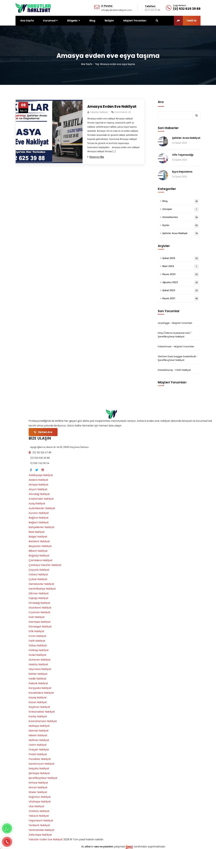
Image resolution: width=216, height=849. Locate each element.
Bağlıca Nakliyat (39, 518)
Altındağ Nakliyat (39, 494)
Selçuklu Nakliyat (39, 768)
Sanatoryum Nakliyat (42, 764)
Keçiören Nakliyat (39, 707)
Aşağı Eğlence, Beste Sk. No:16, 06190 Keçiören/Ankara (59, 447)
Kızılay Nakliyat (38, 716)
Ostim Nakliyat (38, 745)
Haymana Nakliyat (40, 669)
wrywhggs (164, 323)
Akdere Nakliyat (38, 480)
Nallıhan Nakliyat (39, 740)
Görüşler (179, 209)
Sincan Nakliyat (38, 787)
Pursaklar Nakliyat (40, 759)
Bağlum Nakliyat (39, 522)
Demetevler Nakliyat (41, 584)
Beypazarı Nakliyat (40, 546)
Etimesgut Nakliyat (40, 626)
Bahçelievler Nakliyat (41, 527)
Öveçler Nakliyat (39, 749)
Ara (161, 102)
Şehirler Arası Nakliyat (186, 138)
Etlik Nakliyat (36, 631)
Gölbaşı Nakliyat (39, 650)
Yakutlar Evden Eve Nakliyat (46, 839)
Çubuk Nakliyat (38, 579)
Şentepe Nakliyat (39, 773)
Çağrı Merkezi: (179, 5)
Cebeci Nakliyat (38, 574)
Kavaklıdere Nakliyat (41, 693)
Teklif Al (191, 20)
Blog (180, 201)
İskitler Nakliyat (38, 674)
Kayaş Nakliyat (38, 697)
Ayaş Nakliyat (37, 503)
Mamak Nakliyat (39, 730)
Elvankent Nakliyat (40, 607)
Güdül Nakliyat (37, 655)
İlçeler (180, 225)
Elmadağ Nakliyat (39, 603)
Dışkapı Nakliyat (38, 598)
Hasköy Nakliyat (38, 664)
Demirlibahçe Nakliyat (42, 588)
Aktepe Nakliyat (38, 484)
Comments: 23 (122, 112)
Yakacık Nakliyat (39, 816)
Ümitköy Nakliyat (39, 811)
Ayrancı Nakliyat (39, 513)
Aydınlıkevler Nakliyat (42, 508)
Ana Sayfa (86, 64)
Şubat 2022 (180, 290)
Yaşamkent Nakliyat (41, 820)
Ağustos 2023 (180, 282)
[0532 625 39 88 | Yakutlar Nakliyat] (33, 7)
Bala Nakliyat (37, 532)
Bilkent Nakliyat (38, 551)
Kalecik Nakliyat (38, 683)
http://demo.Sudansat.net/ (174, 333)
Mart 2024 (179, 266)
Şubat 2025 (180, 258)
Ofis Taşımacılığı (182, 155)
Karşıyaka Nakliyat (40, 688)
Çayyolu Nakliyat (39, 570)
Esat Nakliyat (37, 617)
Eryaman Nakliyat (39, 612)
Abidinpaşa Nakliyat (41, 475)
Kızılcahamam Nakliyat (43, 721)
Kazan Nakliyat (38, 702)
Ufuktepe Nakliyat (40, 801)
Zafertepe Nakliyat (40, 835)
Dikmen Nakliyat (39, 593)
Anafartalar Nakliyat (41, 499)
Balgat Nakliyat (38, 536)
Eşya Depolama (182, 171)
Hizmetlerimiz (180, 217)
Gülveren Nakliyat (40, 659)
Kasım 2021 (180, 298)
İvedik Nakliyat (37, 678)
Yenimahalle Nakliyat (41, 830)
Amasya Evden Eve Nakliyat (111, 106)
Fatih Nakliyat (183, 370)
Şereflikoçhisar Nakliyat (171, 336)
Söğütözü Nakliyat (40, 797)
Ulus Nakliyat (36, 806)
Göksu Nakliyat (38, 645)
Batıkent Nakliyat (39, 541)
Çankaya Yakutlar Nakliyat (45, 565)
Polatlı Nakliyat (38, 754)
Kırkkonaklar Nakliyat (42, 712)
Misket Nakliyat (38, 735)
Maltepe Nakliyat (39, 726)
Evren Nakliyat (37, 636)
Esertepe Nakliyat (40, 622)
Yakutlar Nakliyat (99, 112)
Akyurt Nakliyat (38, 489)
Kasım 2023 (180, 274)
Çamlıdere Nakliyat (40, 560)
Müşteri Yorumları (182, 323)
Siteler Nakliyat (38, 792)
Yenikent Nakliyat (39, 825)
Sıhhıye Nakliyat (38, 782)
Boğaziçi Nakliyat (39, 555)
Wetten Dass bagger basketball (177, 356)
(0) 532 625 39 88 (187, 8)
